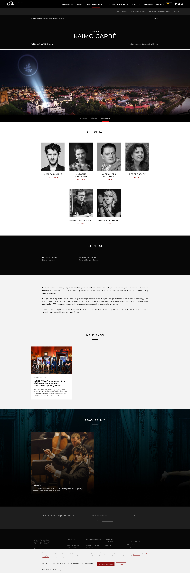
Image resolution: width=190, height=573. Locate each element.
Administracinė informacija (73, 546)
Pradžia (34, 18)
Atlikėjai (83, 118)
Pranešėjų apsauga (93, 539)
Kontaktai (71, 539)
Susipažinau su (103, 521)
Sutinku (121, 564)
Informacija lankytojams (159, 11)
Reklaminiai (89, 563)
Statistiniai (75, 563)
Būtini (48, 563)
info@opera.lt (129, 547)
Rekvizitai (109, 545)
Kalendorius (122, 11)
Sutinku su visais (106, 564)
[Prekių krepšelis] (175, 4)
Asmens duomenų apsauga (92, 546)
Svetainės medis (40, 549)
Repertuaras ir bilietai (46, 18)
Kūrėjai (94, 118)
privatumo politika (107, 521)
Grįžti (156, 18)
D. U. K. (176, 11)
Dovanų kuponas (138, 11)
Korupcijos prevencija (109, 540)
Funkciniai (61, 563)
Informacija (105, 118)
